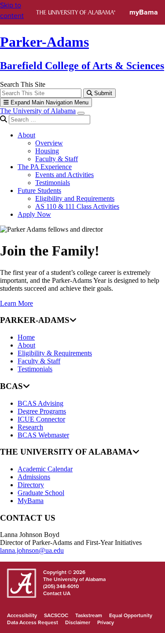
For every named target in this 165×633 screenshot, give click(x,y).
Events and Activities (64, 174)
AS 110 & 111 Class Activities (77, 206)
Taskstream (88, 615)
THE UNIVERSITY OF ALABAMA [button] (66, 451)
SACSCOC (56, 615)
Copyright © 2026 (64, 572)
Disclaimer (77, 622)
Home (26, 337)
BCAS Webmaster (43, 435)
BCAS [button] (11, 386)
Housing (47, 151)
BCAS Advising (40, 403)
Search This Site (22, 84)
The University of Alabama (38, 111)
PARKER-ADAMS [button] (35, 320)
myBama (143, 12)
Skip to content (12, 10)
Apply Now (34, 214)
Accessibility (22, 615)
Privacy (105, 622)
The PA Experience (45, 166)
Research (30, 427)
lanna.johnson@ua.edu (32, 550)
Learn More (16, 303)
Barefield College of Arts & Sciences (82, 65)
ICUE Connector (41, 419)
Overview (49, 143)
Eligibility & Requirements (55, 353)
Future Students (39, 190)
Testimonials (52, 182)
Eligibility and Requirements (74, 198)
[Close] (80, 113)
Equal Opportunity (130, 615)
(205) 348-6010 (61, 586)
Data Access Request (32, 622)
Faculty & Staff (56, 159)
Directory (31, 485)
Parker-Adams (44, 42)
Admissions (34, 477)
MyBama (31, 500)
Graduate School (41, 492)
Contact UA (56, 593)
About (26, 135)
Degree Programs (42, 411)
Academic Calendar (45, 469)
